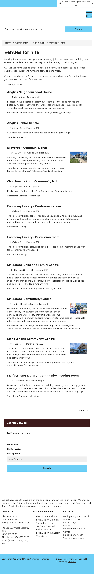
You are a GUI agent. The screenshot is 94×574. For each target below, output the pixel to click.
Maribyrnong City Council (76, 516)
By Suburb (12, 444)
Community (21, 43)
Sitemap (45, 559)
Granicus (72, 562)
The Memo (41, 536)
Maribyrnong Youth (73, 535)
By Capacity (13, 453)
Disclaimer (17, 559)
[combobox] (75, 3)
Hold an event (38, 43)
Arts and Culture (71, 519)
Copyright (6, 559)
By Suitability (14, 449)
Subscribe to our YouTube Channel (45, 525)
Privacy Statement (31, 559)
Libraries (67, 525)
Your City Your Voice (73, 538)
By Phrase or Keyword (18, 433)
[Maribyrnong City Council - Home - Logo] (19, 15)
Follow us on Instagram (48, 533)
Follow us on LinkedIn (47, 520)
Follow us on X (43, 529)
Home (8, 43)
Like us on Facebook (46, 516)
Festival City (69, 522)
